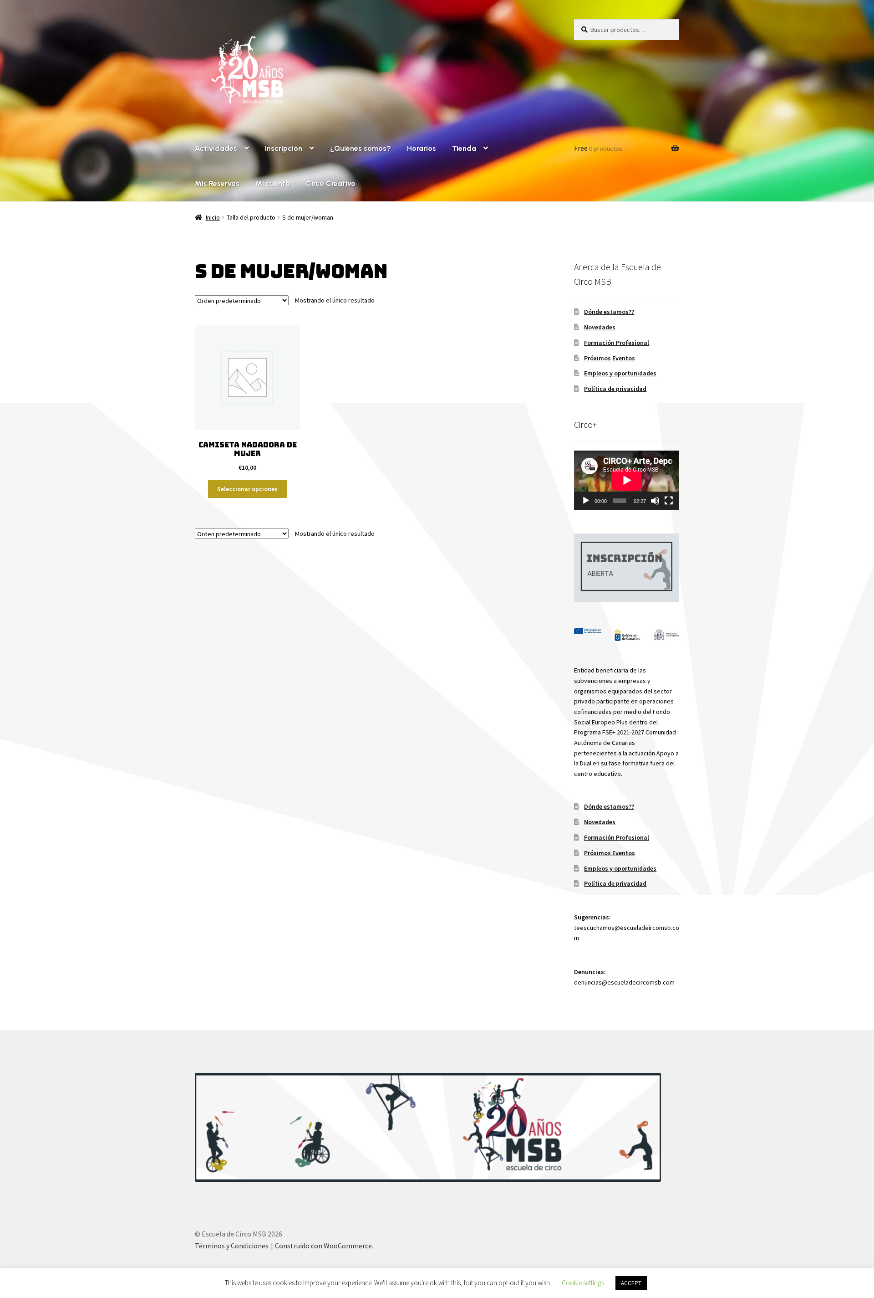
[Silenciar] (655, 500)
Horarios (421, 148)
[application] (626, 480)
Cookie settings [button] (583, 1282)
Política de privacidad (615, 389)
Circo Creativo (331, 183)
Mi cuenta (272, 183)
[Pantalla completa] (668, 500)
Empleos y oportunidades (620, 373)
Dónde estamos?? (609, 312)
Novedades (599, 327)
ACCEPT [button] (631, 1283)
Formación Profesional (616, 343)
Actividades (216, 148)
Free (598, 148)
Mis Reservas (217, 183)
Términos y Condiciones (232, 1245)
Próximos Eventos (609, 358)
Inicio (213, 217)
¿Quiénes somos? (360, 148)
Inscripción (283, 148)
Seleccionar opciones (247, 489)
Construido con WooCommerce (323, 1245)
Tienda (464, 148)
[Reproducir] (585, 500)
